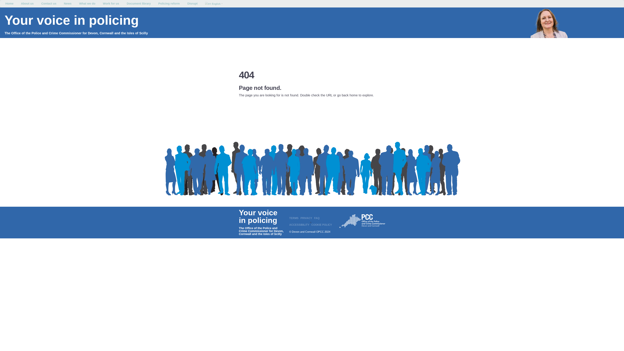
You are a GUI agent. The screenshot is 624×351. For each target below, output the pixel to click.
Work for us (111, 3)
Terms (294, 218)
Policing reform (169, 3)
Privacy (306, 218)
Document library (139, 3)
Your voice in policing (72, 20)
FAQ (316, 218)
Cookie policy (321, 224)
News (68, 3)
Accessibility (299, 224)
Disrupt (192, 3)
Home (9, 3)
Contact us (48, 3)
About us (27, 3)
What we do (87, 3)
